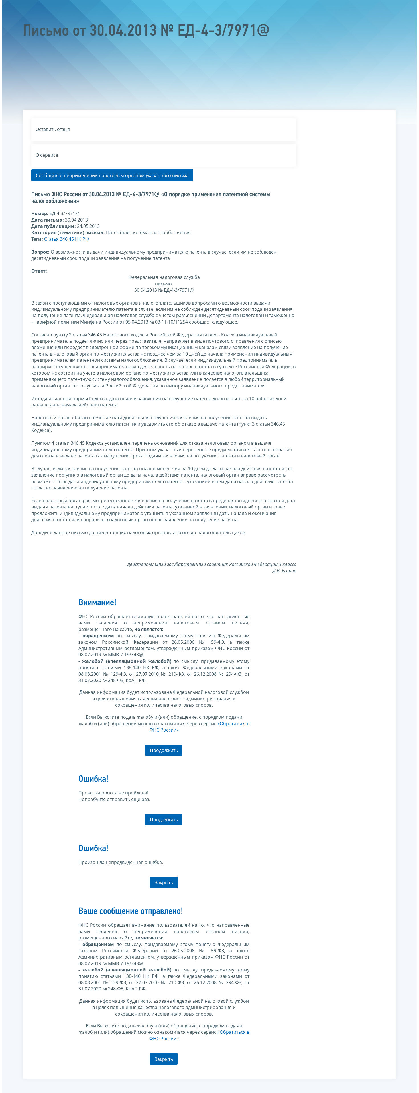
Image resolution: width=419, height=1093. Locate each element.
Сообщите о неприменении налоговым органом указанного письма (112, 175)
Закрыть (164, 882)
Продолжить (164, 750)
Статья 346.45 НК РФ (66, 239)
